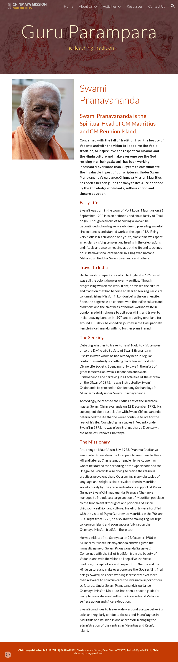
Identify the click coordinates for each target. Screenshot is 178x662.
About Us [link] (86, 6)
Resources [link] (135, 6)
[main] (89, 37)
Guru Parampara (89, 31)
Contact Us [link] (156, 6)
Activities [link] (110, 6)
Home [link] (68, 6)
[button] (173, 6)
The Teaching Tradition (89, 47)
